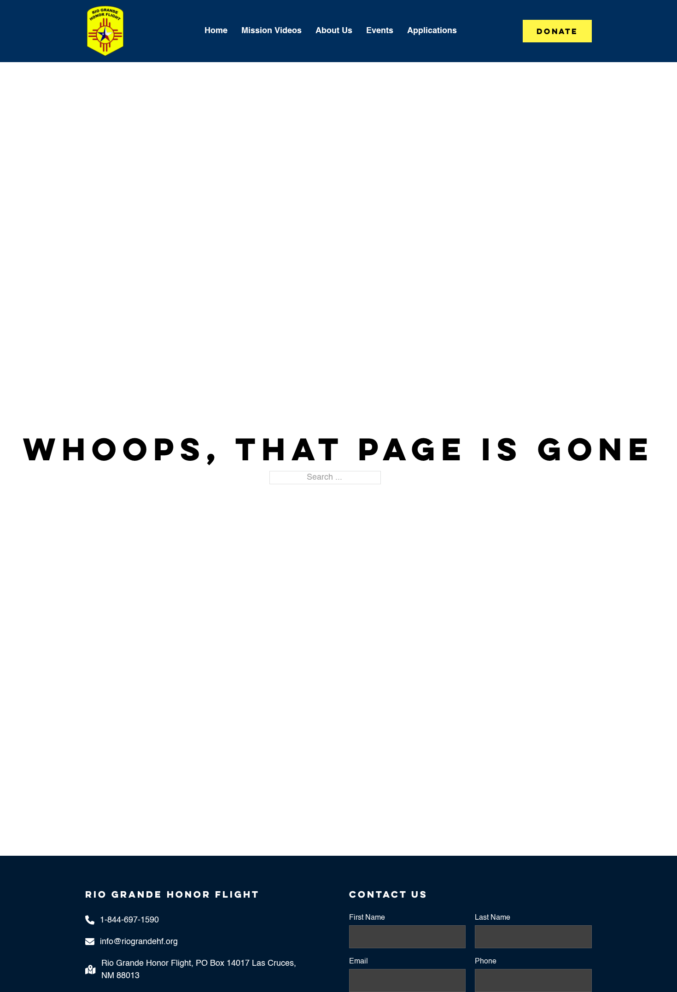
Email (358, 961)
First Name (367, 918)
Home (216, 31)
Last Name (492, 918)
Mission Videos (271, 31)
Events (379, 31)
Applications (432, 31)
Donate (557, 31)
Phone (485, 961)
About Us (333, 31)
